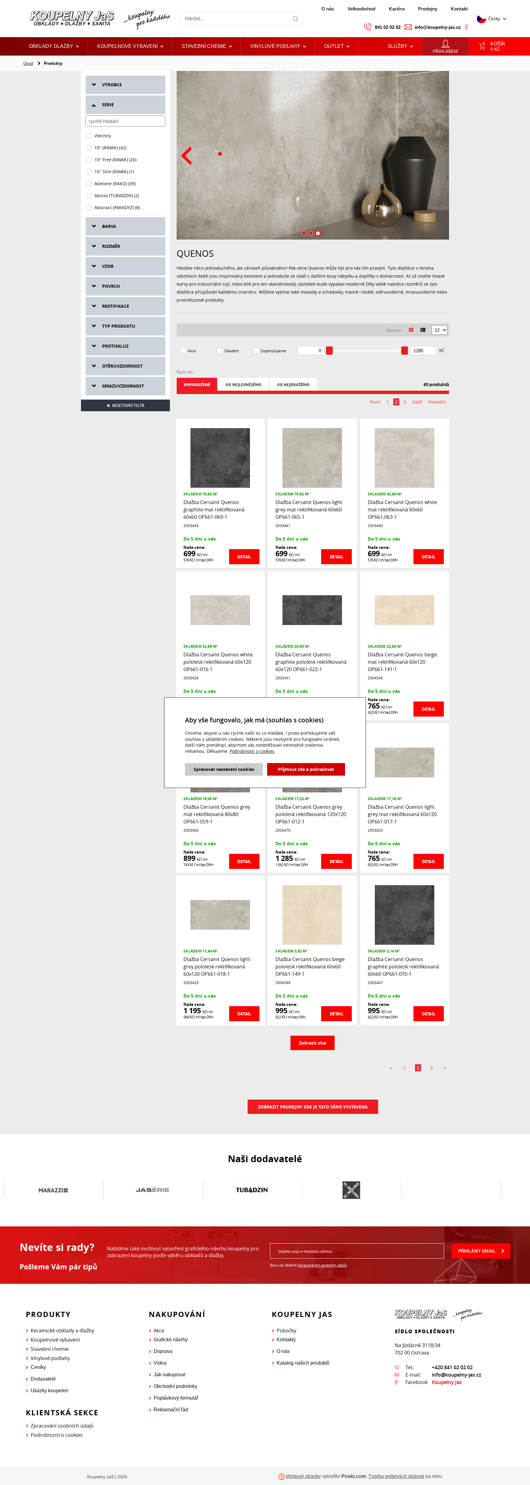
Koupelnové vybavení (55, 1339)
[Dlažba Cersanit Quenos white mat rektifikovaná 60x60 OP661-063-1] (404, 457)
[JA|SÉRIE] (152, 1189)
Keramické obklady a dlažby (62, 1330)
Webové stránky (303, 1476)
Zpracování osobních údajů (62, 1425)
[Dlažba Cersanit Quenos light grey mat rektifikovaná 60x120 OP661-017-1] (404, 762)
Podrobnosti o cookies (57, 1435)
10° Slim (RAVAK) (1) (114, 171)
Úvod (28, 63)
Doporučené (197, 384)
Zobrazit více (312, 1043)
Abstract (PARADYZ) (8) (117, 207)
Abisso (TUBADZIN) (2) (116, 195)
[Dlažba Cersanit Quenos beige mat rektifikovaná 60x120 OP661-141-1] (404, 610)
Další (417, 402)
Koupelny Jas (447, 1382)
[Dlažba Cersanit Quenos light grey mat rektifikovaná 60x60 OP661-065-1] (312, 457)
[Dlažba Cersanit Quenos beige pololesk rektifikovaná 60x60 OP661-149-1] (312, 914)
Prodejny (427, 8)
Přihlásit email (477, 1251)
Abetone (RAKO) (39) (115, 183)
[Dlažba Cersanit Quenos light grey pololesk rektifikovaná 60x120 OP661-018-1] (220, 914)
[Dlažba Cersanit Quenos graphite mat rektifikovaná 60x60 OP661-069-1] (220, 457)
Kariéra (397, 8)
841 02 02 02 (388, 27)
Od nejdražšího (293, 384)
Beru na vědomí (308, 1265)
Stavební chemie (50, 1349)
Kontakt (459, 8)
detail (244, 557)
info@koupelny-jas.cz (438, 27)
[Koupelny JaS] (99, 18)
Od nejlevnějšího (243, 384)
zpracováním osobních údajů (322, 1265)
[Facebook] (466, 27)
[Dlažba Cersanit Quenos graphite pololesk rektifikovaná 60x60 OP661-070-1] (404, 914)
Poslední (437, 402)
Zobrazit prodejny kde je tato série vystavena (313, 1107)
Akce (192, 350)
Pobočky (286, 1330)
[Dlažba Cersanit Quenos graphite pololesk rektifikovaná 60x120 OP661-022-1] (312, 610)
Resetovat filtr (128, 405)
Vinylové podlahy (50, 1358)
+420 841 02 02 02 (452, 1367)
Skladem (231, 350)
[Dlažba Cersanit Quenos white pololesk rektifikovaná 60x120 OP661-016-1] (220, 610)
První (375, 402)
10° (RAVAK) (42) (110, 147)
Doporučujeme (273, 350)
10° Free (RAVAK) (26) (115, 159)
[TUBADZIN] (252, 1189)
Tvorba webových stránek (396, 1476)
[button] (337, 46)
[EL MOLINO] (351, 1189)
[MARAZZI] (53, 1189)
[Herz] (450, 1189)
